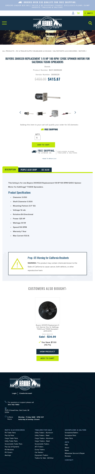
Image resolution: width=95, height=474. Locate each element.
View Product (47, 351)
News (67, 451)
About (67, 448)
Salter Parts (69, 439)
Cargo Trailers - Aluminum (44, 439)
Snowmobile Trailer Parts (13, 444)
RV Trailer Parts (10, 433)
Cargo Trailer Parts (11, 439)
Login (14, 393)
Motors (82, 51)
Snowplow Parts (70, 436)
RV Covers (8, 453)
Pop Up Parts (9, 436)
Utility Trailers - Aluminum (44, 433)
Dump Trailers (40, 450)
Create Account (25, 393)
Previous (21, 112)
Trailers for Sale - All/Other (44, 458)
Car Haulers (39, 453)
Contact (69, 460)
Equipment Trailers (41, 456)
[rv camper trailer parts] (25, 383)
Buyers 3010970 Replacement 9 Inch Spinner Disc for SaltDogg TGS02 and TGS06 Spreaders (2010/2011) (47, 328)
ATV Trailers (39, 447)
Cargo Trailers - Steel (42, 441)
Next (76, 112)
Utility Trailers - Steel (42, 436)
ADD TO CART (43, 145)
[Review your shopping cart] (78, 13)
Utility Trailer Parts (11, 441)
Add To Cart (48, 358)
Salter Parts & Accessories (65, 51)
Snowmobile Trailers (42, 444)
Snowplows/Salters (71, 433)
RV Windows (9, 450)
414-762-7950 (13, 405)
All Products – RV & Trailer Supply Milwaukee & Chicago (27, 51)
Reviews (68, 456)
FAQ (66, 445)
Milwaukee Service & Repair (75, 454)
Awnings (8, 456)
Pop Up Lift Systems (12, 447)
